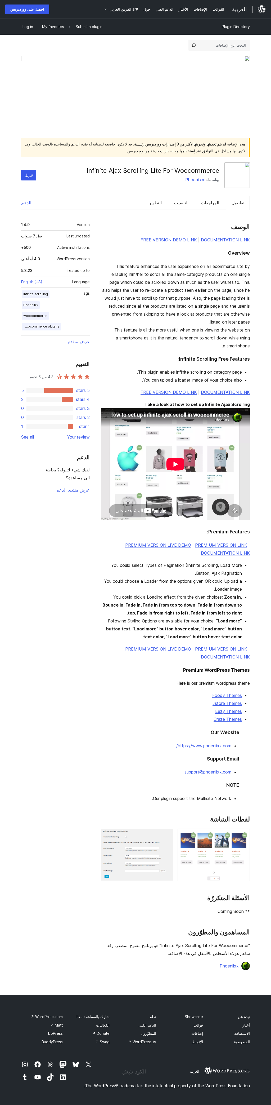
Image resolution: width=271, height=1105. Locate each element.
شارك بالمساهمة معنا (93, 1016)
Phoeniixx (194, 179)
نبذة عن (244, 1016)
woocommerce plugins (41, 326)
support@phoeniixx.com (207, 772)
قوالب (198, 1025)
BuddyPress (52, 1042)
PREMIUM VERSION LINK (221, 545)
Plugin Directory (236, 26)
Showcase (194, 1016)
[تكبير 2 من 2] (166, 835)
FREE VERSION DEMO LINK (169, 239)
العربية (194, 1071)
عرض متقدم (79, 341)
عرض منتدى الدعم (73, 490)
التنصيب (181, 202)
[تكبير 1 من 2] (242, 835)
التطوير (155, 202)
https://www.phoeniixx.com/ (203, 745)
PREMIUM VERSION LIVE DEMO (158, 545)
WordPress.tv (142, 1042)
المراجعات (210, 202)
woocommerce (35, 316)
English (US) (31, 282)
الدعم (26, 202)
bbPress (55, 1033)
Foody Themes (227, 695)
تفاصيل (238, 202)
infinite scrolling (35, 294)
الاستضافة (242, 1033)
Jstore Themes (227, 703)
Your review (78, 437)
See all (27, 437)
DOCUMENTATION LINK (225, 239)
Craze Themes (228, 719)
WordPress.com (47, 1016)
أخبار (246, 1025)
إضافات (197, 1033)
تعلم (153, 1016)
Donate (101, 1033)
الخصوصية (242, 1042)
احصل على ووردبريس (27, 9)
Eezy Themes (228, 711)
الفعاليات (103, 1025)
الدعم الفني (147, 1025)
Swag (102, 1042)
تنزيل (29, 175)
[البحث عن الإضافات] (193, 45)
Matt (56, 1025)
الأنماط (197, 1042)
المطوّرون (148, 1033)
